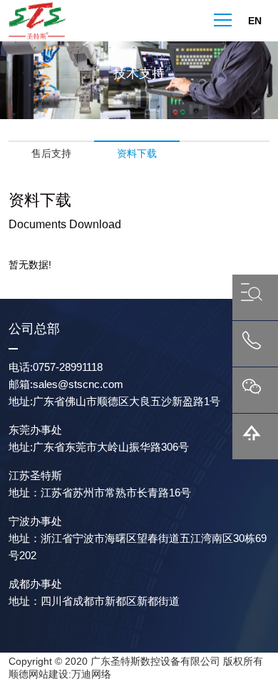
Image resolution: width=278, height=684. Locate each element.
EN (255, 20)
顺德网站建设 (38, 674)
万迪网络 (91, 674)
